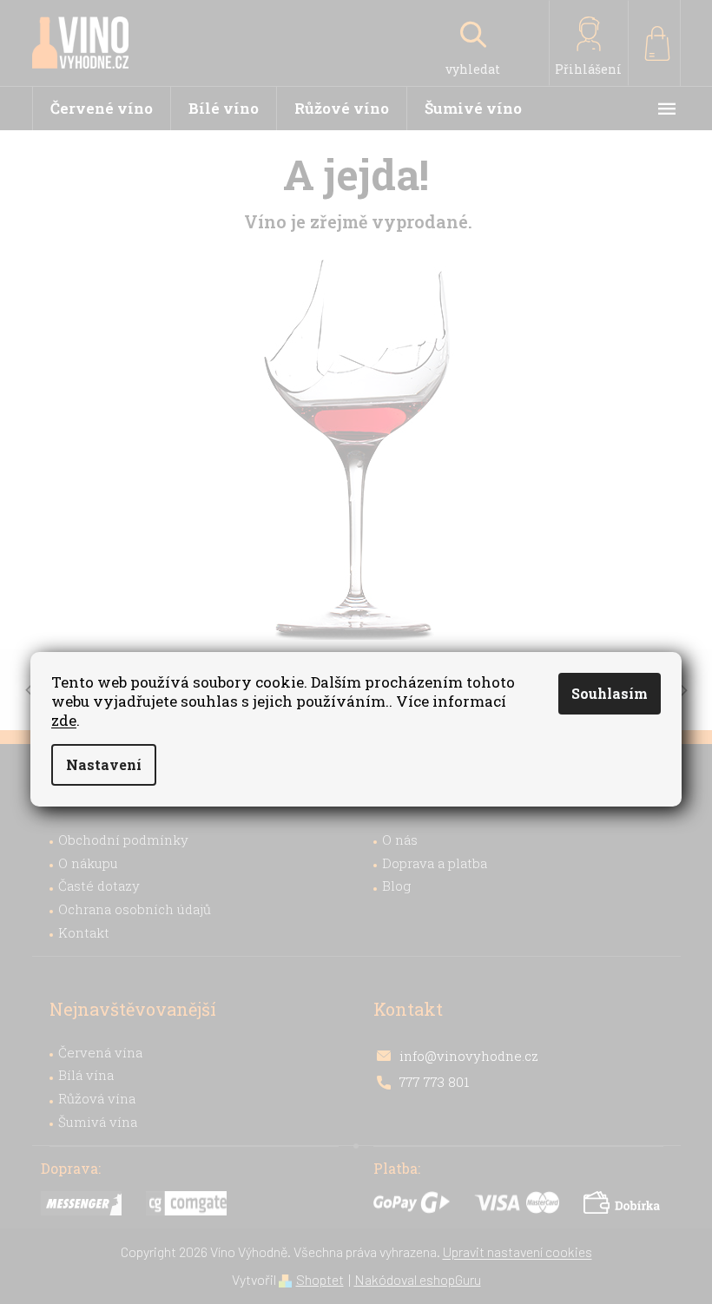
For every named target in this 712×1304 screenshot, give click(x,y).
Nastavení (104, 764)
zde (63, 720)
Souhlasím (609, 693)
